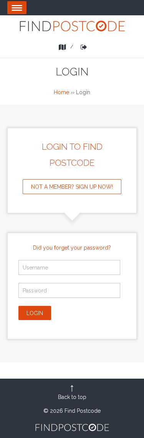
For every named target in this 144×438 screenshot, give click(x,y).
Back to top (72, 397)
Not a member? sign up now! (72, 187)
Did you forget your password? (72, 248)
